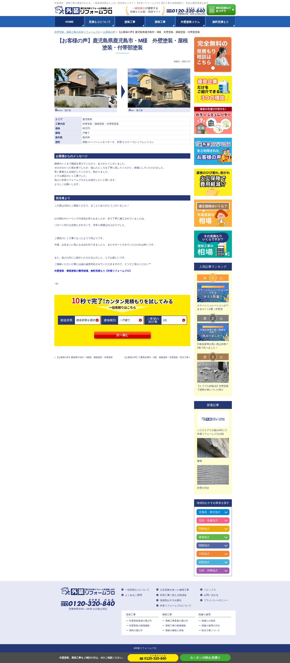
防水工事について (211, 630)
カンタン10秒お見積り (205, 657)
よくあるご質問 (133, 595)
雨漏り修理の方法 (211, 625)
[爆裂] (213, 455)
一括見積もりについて (137, 589)
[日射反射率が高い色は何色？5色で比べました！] (213, 339)
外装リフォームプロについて (175, 605)
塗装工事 (129, 22)
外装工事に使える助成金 (173, 595)
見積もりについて (100, 22)
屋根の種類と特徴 (174, 630)
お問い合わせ (211, 595)
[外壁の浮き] (213, 482)
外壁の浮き (203, 488)
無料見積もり (220, 22)
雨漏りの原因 (208, 620)
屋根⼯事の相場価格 (175, 625)
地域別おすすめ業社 (171, 600)
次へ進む (122, 335)
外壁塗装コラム (190, 22)
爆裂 (199, 461)
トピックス (210, 589)
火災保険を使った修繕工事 (174, 589)
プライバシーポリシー (216, 600)
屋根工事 (160, 22)
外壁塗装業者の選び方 (140, 620)
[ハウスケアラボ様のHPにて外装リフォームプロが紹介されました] (213, 425)
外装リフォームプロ (146, 648)
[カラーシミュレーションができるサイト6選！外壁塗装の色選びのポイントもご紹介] (213, 300)
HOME (69, 22)
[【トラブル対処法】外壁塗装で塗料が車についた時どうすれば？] (213, 381)
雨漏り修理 (204, 614)
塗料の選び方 (136, 630)
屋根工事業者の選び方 (176, 620)
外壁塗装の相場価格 (139, 625)
